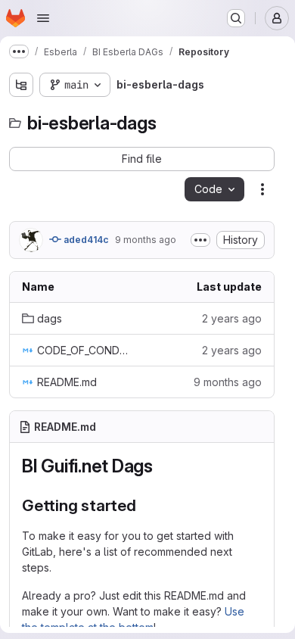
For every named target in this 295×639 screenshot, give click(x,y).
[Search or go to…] (236, 18)
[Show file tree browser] (21, 85)
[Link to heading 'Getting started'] (145, 505)
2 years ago (232, 318)
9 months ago (145, 239)
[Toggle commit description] (200, 240)
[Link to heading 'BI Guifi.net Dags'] (162, 466)
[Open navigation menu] (43, 18)
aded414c (85, 239)
